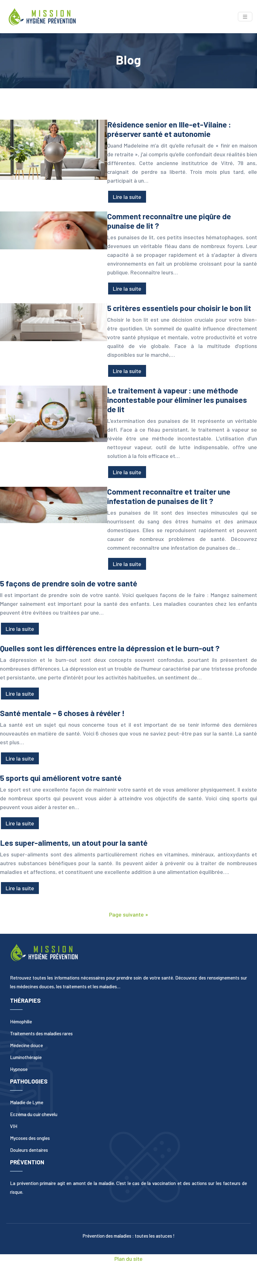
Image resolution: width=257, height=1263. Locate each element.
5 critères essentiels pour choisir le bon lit (179, 308)
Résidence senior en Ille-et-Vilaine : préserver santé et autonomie (169, 129)
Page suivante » (128, 914)
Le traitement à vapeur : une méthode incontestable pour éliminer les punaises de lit (177, 400)
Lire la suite (127, 196)
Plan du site (128, 1258)
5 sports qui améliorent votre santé (61, 777)
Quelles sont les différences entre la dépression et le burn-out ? (109, 648)
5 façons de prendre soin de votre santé (68, 583)
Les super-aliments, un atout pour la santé (74, 842)
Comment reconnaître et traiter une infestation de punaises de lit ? (168, 496)
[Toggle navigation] (245, 17)
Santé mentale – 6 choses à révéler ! (62, 713)
